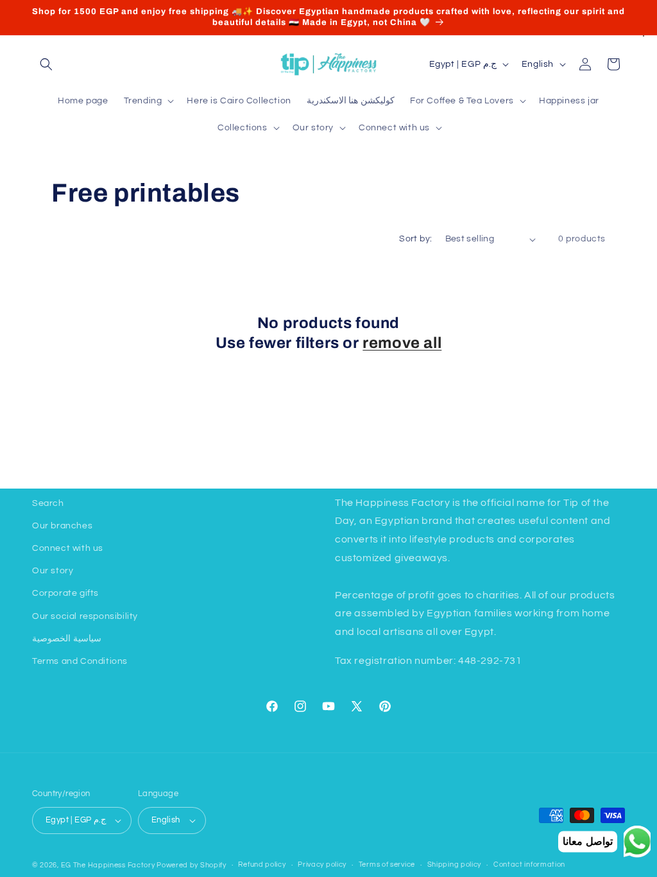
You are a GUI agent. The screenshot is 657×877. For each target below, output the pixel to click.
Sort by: (415, 238)
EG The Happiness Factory (109, 865)
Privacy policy (322, 864)
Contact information (529, 864)
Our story (52, 570)
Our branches (62, 525)
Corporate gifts (65, 593)
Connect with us (67, 548)
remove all (402, 342)
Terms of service (387, 864)
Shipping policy (454, 864)
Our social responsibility (85, 616)
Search (48, 503)
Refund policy (262, 864)
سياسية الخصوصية (66, 638)
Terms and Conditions (80, 661)
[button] (46, 64)
